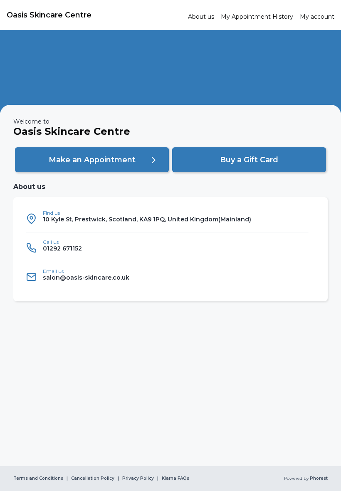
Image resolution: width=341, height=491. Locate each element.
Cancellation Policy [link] (92, 478)
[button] (92, 159)
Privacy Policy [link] (138, 478)
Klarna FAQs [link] (175, 478)
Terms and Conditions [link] (38, 478)
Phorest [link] (319, 478)
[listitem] (167, 218)
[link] (94, 15)
